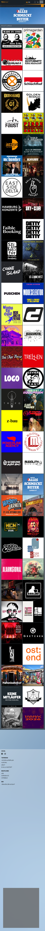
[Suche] (42, 6)
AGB (2, 773)
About (3, 765)
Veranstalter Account (8, 784)
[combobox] (21, 6)
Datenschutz (5, 775)
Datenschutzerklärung (11, 916)
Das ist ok (9, 924)
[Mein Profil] (35, 2)
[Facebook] (2, 754)
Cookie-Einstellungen (13, 919)
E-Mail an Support (6, 767)
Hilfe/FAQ (4, 762)
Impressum (4, 778)
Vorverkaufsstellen (7, 760)
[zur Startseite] (4, 2)
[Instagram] (5, 754)
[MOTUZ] (22, 15)
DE (27, 2)
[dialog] (21, 908)
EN (29, 2)
